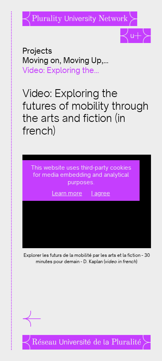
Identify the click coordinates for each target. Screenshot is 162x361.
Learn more (67, 193)
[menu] (26, 318)
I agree (100, 193)
